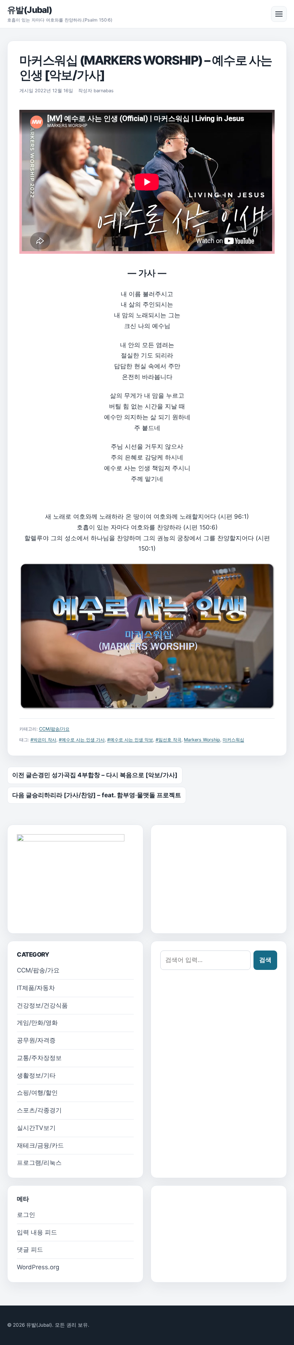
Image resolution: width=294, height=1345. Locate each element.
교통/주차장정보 (39, 1057)
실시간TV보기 (36, 1127)
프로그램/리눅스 (39, 1162)
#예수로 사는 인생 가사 (82, 739)
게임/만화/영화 (37, 1022)
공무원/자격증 (36, 1040)
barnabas (104, 90)
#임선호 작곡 (168, 739)
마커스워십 (233, 739)
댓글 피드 (30, 1249)
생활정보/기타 (36, 1075)
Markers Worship (202, 739)
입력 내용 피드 (37, 1232)
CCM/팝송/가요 (54, 729)
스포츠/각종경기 (39, 1110)
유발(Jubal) (29, 10)
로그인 (26, 1214)
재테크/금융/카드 (40, 1145)
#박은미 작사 (43, 739)
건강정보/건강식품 (42, 1005)
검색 (265, 959)
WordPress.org (38, 1267)
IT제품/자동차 (36, 987)
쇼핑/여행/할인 (37, 1092)
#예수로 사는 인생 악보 (130, 739)
